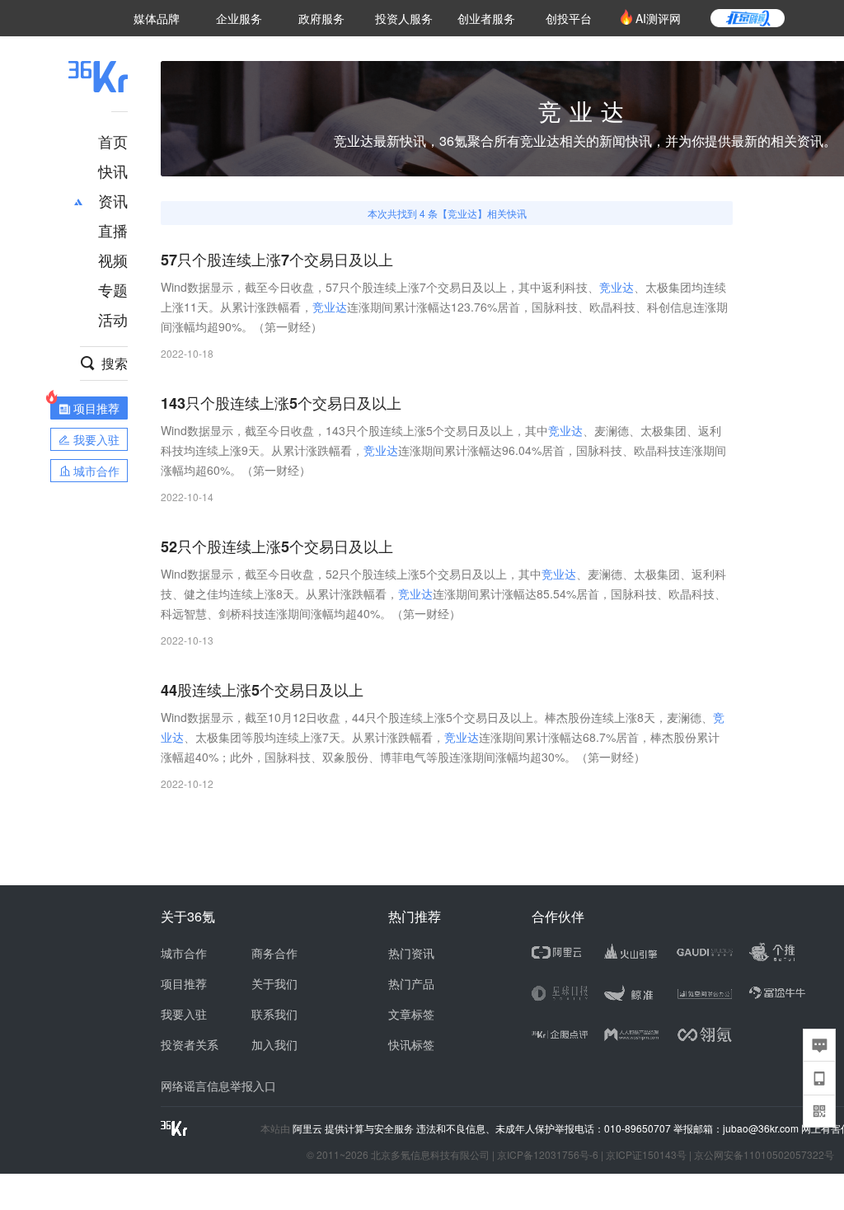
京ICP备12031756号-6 (547, 1154)
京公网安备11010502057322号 (764, 1154)
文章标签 (411, 1014)
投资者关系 (189, 1044)
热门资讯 (411, 953)
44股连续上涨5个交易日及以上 (262, 690)
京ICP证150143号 (646, 1154)
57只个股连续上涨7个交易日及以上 (277, 260)
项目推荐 (184, 983)
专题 (113, 289)
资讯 (113, 200)
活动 (113, 319)
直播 (113, 230)
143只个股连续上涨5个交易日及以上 (281, 403)
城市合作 (184, 953)
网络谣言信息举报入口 (218, 1085)
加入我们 (274, 1044)
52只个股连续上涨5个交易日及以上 (277, 547)
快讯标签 (411, 1044)
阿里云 (309, 1128)
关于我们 (274, 983)
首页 (113, 141)
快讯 (113, 170)
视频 (113, 259)
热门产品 (411, 983)
